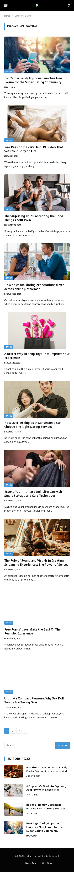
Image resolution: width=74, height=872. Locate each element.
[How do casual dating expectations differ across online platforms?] (37, 261)
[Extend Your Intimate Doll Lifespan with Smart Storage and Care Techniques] (37, 468)
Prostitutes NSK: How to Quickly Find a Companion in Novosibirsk (47, 769)
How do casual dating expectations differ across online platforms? (34, 287)
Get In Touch (31, 863)
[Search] (69, 5)
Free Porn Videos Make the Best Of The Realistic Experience (32, 631)
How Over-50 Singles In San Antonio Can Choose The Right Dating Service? (32, 425)
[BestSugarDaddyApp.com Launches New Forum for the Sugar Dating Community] (37, 55)
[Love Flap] (37, 5)
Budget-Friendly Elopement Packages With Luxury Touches (45, 806)
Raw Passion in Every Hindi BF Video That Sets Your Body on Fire (33, 149)
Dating (9, 71)
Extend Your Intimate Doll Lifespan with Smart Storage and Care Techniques (33, 494)
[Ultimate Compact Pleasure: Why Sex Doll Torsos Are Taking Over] (37, 675)
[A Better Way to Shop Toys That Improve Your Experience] (37, 330)
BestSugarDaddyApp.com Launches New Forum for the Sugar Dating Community (33, 80)
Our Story (47, 863)
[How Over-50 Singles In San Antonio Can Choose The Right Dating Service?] (37, 399)
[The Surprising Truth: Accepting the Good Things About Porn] (37, 192)
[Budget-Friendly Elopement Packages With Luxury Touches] (13, 809)
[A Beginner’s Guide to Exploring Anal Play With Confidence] (13, 790)
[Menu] (6, 5)
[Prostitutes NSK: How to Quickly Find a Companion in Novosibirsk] (13, 771)
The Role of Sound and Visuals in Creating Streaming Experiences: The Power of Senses (36, 562)
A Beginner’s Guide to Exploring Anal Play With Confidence (46, 787)
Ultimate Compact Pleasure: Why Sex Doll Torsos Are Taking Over (34, 700)
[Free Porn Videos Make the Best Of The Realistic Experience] (37, 606)
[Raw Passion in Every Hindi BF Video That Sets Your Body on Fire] (37, 123)
